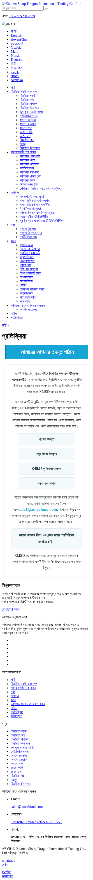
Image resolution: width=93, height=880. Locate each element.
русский (17, 43)
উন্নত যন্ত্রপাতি (29, 184)
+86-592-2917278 (22, 16)
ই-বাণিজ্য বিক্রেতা (30, 208)
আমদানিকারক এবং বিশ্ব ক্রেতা (37, 213)
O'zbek (16, 47)
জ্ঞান (13, 241)
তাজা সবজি (26, 132)
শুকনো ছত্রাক (28, 124)
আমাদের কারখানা (29, 172)
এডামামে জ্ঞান (27, 261)
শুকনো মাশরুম (28, 120)
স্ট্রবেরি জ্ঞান (27, 257)
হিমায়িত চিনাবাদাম (30, 148)
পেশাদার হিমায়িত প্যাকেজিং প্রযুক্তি (40, 188)
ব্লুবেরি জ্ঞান (26, 293)
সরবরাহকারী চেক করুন (23, 152)
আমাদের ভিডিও (28, 180)
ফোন (4, 864)
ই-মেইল (6, 872)
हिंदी (13, 63)
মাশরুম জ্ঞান (26, 277)
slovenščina (19, 39)
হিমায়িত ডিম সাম (29, 108)
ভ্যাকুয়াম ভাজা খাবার (31, 112)
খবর (13, 225)
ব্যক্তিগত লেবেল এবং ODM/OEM (41, 221)
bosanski (17, 67)
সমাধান (15, 192)
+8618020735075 (23, 822)
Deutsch (17, 59)
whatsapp (8, 860)
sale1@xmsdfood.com (38, 510)
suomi (15, 76)
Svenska (17, 80)
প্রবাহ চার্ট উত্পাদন (30, 249)
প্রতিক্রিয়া (17, 317)
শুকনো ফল (26, 128)
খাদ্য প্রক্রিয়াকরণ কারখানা (35, 200)
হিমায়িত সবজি (28, 96)
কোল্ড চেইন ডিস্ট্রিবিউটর (34, 217)
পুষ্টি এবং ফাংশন (29, 269)
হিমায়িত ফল (27, 100)
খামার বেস (25, 265)
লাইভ (14, 313)
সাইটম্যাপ (16, 716)
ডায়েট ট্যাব (26, 281)
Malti (14, 51)
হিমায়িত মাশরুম (28, 104)
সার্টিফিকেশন (27, 168)
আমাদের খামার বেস (30, 176)
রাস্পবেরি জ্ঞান (27, 297)
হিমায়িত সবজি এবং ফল (24, 91)
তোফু (23, 144)
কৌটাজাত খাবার (28, 116)
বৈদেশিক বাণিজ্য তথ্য (32, 289)
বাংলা (13, 31)
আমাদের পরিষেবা (29, 164)
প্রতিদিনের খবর (28, 237)
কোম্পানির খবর (28, 229)
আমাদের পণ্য (27, 160)
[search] (46, 9)
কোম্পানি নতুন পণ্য (31, 233)
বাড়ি (13, 87)
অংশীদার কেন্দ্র (28, 309)
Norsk (15, 55)
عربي (15, 72)
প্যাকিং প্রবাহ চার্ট (30, 253)
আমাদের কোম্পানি (30, 156)
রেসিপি (23, 285)
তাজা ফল (25, 136)
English (16, 35)
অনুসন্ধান (7, 876)
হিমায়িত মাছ (27, 140)
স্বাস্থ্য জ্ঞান (26, 245)
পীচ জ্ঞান (25, 301)
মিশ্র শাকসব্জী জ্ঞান (30, 273)
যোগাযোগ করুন (10, 609)
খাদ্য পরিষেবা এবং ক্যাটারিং (35, 204)
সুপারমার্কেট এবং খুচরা (32, 196)
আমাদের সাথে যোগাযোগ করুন (28, 305)
